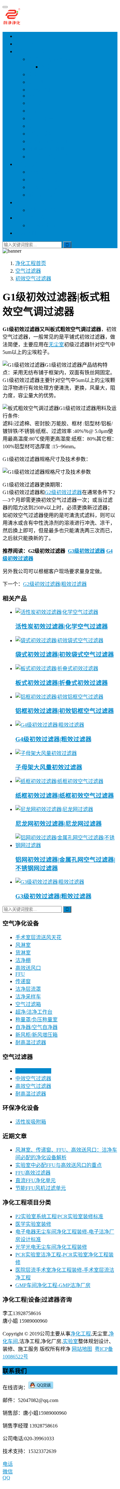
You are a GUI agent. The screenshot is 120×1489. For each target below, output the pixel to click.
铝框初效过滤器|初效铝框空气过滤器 (64, 711)
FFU (33, 95)
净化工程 (25, 44)
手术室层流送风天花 (51, 59)
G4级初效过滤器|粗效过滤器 (53, 739)
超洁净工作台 (43, 110)
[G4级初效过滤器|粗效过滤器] (49, 725)
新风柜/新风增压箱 (49, 141)
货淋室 (36, 74)
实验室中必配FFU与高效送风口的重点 (58, 1165)
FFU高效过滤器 (33, 1173)
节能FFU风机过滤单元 (40, 1188)
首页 (20, 36)
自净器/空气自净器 (49, 156)
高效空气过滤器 (46, 187)
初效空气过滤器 (46, 172)
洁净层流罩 (41, 118)
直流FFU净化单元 (35, 1180)
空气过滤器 (28, 164)
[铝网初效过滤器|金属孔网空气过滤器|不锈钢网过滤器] (66, 845)
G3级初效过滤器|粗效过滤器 (53, 896)
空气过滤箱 (41, 133)
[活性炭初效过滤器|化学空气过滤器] (56, 612)
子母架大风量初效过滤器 (48, 767)
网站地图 (82, 1349)
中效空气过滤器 (46, 179)
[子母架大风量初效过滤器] (46, 753)
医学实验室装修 (33, 1224)
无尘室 (56, 344)
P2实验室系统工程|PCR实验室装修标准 (59, 1216)
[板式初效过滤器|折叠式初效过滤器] (56, 668)
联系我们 (25, 233)
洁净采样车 (41, 126)
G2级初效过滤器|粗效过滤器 (55, 584)
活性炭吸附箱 (43, 210)
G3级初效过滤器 (86, 551)
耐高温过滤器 (43, 195)
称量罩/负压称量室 (49, 149)
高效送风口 (41, 89)
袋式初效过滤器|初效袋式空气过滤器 (64, 654)
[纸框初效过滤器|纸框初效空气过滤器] (59, 781)
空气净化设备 (30, 51)
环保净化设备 (30, 202)
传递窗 (36, 103)
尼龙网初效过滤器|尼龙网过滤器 (58, 823)
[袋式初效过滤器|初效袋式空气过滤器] (59, 640)
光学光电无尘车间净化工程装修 (51, 1247)
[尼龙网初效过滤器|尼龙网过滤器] (54, 809)
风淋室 (48, 66)
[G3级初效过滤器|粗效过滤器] (49, 882)
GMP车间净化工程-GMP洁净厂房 (53, 1285)
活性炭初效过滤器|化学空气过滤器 (61, 626)
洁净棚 (36, 82)
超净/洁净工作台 (33, 1012)
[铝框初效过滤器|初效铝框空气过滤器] (59, 697)
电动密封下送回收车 (51, 225)
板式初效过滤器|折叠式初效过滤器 (61, 683)
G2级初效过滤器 (63, 492)
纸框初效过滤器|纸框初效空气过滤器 (64, 795)
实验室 (70, 1341)
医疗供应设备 (30, 217)
